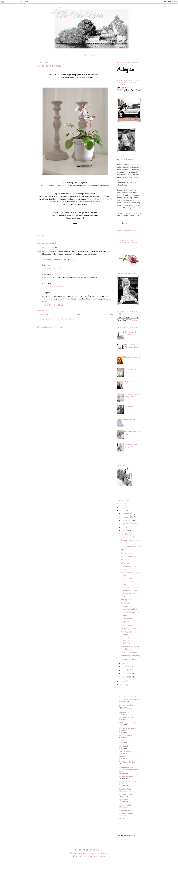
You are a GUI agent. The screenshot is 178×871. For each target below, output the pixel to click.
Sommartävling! (129, 419)
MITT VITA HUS (48, 248)
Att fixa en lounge (127, 560)
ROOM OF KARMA (126, 718)
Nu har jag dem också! (49, 65)
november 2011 (128, 517)
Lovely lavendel (127, 618)
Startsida (76, 314)
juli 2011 (125, 531)
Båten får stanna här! (129, 652)
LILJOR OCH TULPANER (129, 700)
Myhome (122, 757)
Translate (134, 320)
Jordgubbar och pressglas (131, 546)
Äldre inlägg (108, 314)
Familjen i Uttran (126, 794)
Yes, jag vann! (126, 600)
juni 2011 (125, 534)
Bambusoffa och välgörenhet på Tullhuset (127, 640)
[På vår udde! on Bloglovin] (126, 837)
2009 (122, 685)
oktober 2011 (127, 520)
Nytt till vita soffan (128, 625)
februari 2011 (127, 673)
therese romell (125, 805)
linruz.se (122, 819)
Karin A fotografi (126, 777)
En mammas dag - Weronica (126, 706)
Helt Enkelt (123, 746)
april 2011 (126, 667)
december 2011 (128, 514)
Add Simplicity (125, 810)
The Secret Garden (127, 762)
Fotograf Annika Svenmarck (126, 814)
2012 (122, 507)
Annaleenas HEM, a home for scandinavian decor (128, 769)
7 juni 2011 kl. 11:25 (52, 287)
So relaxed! (125, 603)
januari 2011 (127, 677)
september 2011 (128, 524)
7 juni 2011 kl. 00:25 (52, 268)
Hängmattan (126, 622)
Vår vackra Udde (127, 563)
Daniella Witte (125, 789)
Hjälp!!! (123, 550)
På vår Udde (89, 8)
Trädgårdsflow (125, 751)
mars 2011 (126, 670)
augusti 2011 (127, 527)
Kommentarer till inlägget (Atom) (62, 319)
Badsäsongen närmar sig (130, 656)
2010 (122, 681)
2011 (122, 511)
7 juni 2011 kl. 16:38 (52, 305)
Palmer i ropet (126, 553)
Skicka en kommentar (45, 310)
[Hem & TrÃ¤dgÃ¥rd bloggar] (89, 856)
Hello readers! (128, 407)
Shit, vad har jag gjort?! (132, 357)
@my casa (123, 800)
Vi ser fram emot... (128, 537)
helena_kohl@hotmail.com (127, 231)
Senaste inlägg (42, 314)
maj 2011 (125, 663)
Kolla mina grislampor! (129, 659)
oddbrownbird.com (127, 741)
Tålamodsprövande (128, 556)
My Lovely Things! (127, 723)
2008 (122, 688)
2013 (122, 504)
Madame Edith (125, 712)
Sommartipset (126, 578)
